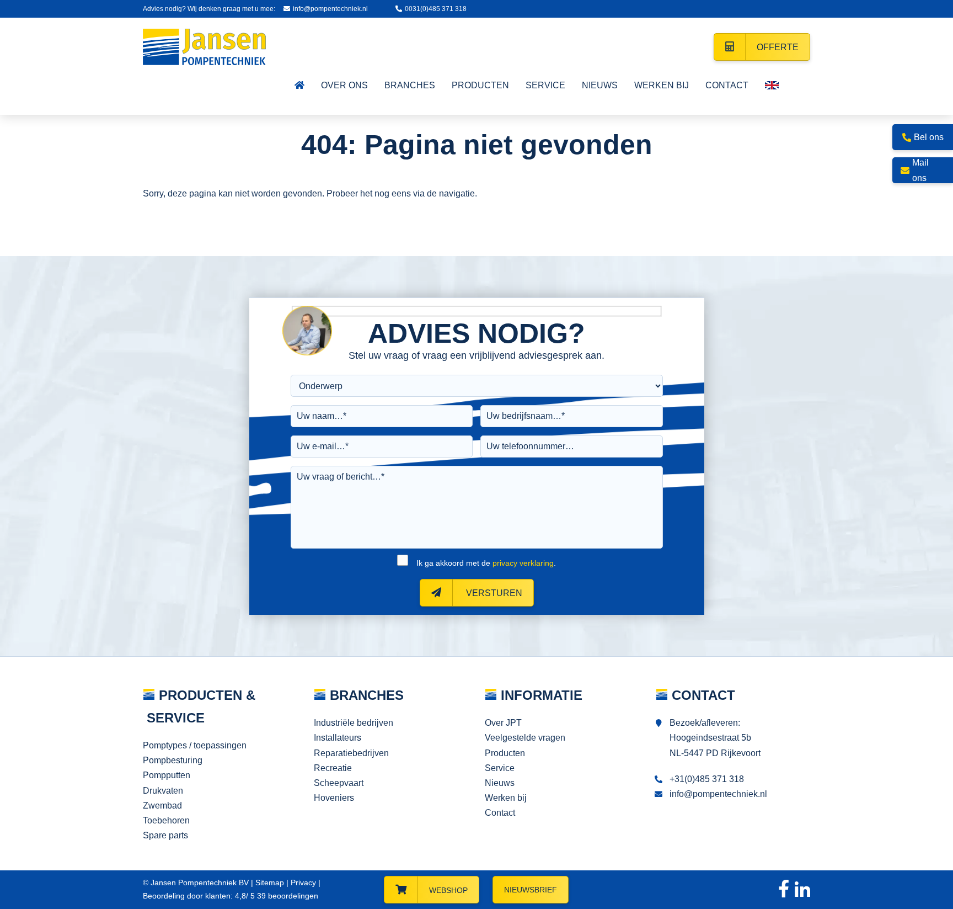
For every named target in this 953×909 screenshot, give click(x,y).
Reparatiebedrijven (351, 753)
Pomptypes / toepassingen (195, 745)
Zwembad (162, 805)
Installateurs (337, 737)
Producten (505, 753)
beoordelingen (286, 895)
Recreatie (333, 768)
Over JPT (503, 722)
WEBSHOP (448, 890)
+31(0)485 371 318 (707, 779)
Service (500, 768)
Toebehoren (166, 820)
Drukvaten (163, 790)
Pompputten (166, 775)
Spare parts (165, 835)
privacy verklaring (523, 563)
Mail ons (920, 170)
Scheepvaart (338, 783)
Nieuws (500, 783)
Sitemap (269, 882)
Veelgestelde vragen (525, 737)
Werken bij (506, 797)
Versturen (493, 593)
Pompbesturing (172, 760)
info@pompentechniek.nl (330, 9)
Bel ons (929, 137)
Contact (500, 812)
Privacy (303, 882)
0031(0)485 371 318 (436, 9)
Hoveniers (334, 797)
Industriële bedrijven (353, 722)
